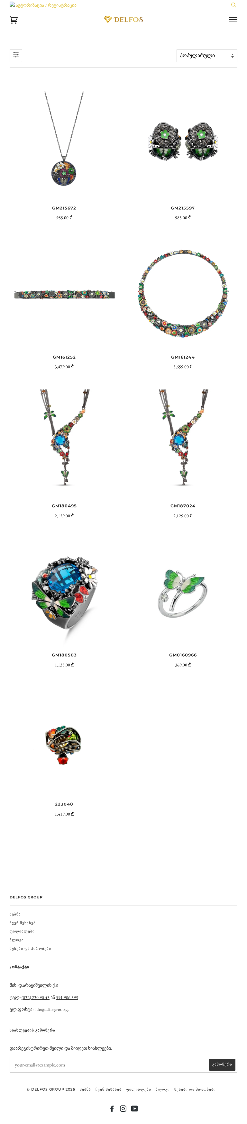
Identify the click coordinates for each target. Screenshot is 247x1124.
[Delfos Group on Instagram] (123, 1110)
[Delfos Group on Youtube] (134, 1110)
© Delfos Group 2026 (51, 1089)
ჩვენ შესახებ (23, 923)
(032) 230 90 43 (36, 997)
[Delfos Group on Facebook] (112, 1110)
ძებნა (15, 914)
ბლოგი (17, 940)
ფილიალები (22, 931)
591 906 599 (67, 997)
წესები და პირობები (30, 948)
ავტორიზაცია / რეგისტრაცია (46, 5)
